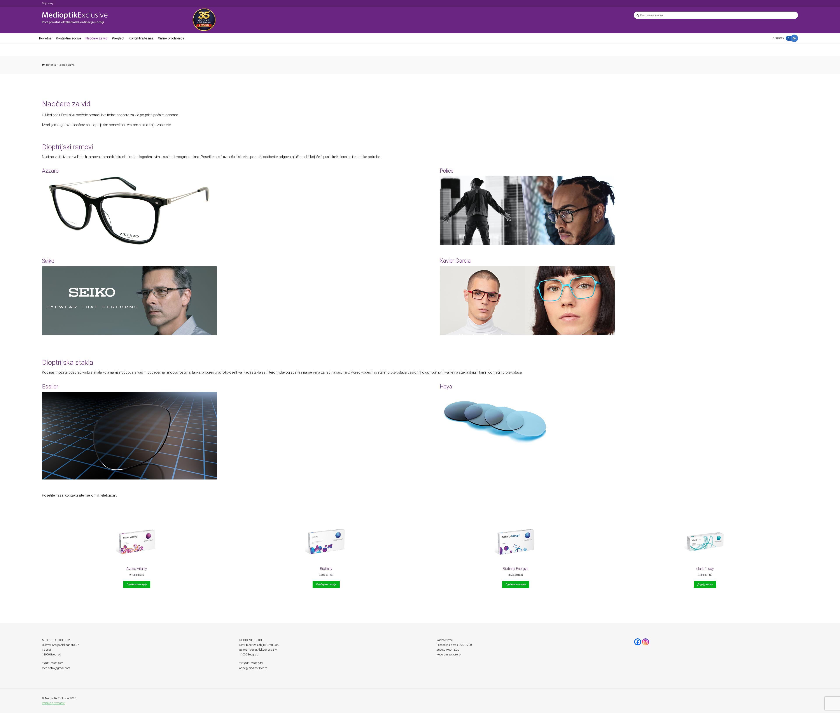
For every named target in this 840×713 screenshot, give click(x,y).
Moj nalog (47, 3)
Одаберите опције (137, 584)
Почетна (51, 64)
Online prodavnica (171, 38)
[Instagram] (645, 641)
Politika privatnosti (53, 703)
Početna (45, 38)
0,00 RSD (780, 38)
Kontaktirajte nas (141, 38)
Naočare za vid (96, 38)
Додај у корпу (705, 584)
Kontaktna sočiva (68, 38)
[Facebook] (637, 641)
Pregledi (118, 38)
